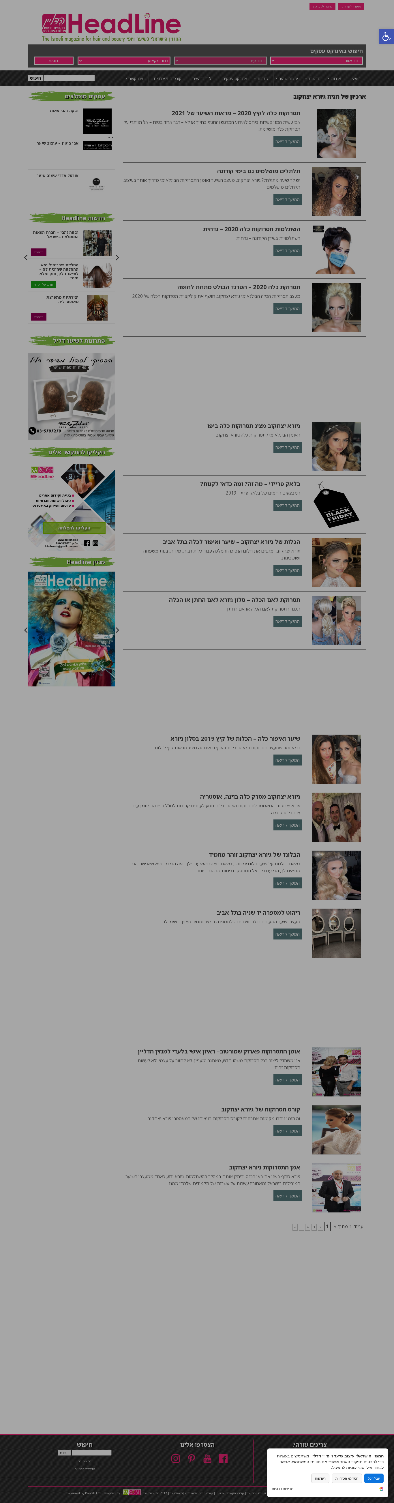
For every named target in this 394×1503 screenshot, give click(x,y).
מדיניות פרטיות (282, 1489)
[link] (381, 1490)
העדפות (320, 1478)
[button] (386, 36)
